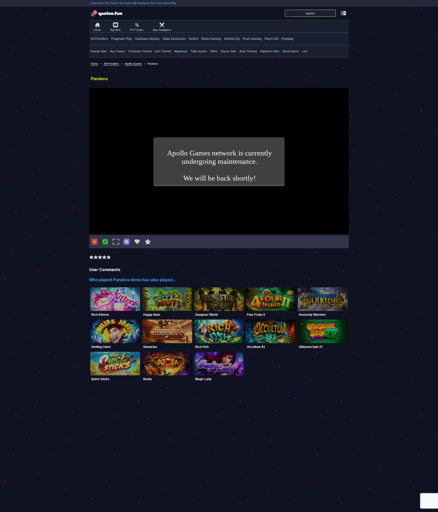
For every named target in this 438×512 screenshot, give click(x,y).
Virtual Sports (290, 51)
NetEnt (193, 39)
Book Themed (248, 51)
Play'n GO (271, 39)
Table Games (199, 51)
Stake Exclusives (174, 39)
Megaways (181, 51)
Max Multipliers (162, 29)
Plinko (213, 51)
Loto (304, 51)
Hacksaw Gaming (147, 39)
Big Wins (115, 29)
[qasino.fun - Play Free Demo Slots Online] (107, 13)
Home (97, 29)
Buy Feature (117, 51)
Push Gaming (252, 39)
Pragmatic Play (121, 39)
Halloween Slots (269, 51)
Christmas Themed (140, 51)
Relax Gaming (211, 39)
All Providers (99, 39)
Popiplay (287, 39)
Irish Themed (163, 51)
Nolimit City (232, 39)
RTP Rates (137, 29)
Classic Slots (228, 51)
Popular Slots (99, 51)
